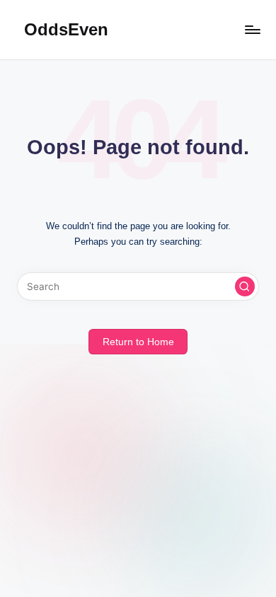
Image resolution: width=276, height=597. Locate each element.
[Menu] (252, 29)
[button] (245, 286)
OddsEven (66, 29)
